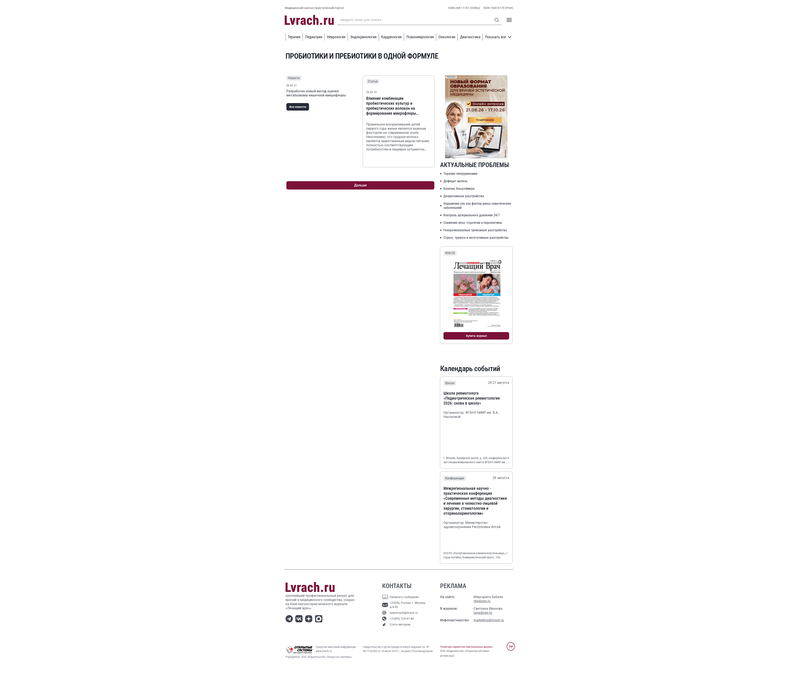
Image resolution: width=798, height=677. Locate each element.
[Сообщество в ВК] (299, 618)
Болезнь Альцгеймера (459, 189)
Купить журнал (476, 335)
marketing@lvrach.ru (489, 620)
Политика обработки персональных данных (466, 646)
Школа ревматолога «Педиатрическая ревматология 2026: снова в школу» (471, 398)
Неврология (336, 37)
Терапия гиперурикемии (460, 174)
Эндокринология (363, 37)
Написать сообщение (404, 597)
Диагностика (470, 37)
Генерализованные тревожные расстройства (475, 230)
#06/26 (450, 253)
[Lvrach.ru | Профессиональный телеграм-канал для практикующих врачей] (290, 618)
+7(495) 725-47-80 (402, 618)
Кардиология (391, 37)
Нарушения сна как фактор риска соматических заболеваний (477, 206)
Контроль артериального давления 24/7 (471, 215)
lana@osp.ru (483, 613)
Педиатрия (313, 37)
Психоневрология (420, 37)
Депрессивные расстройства (463, 196)
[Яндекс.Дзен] (309, 618)
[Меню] (509, 19)
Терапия (294, 37)
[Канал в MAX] (319, 618)
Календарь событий (470, 368)
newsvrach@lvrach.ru (404, 612)
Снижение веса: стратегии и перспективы (472, 223)
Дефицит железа (455, 181)
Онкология (446, 37)
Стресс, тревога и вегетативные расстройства (476, 238)
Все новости (297, 106)
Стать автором (400, 624)
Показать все (495, 37)
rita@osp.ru (482, 601)
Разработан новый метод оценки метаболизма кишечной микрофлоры (316, 93)
